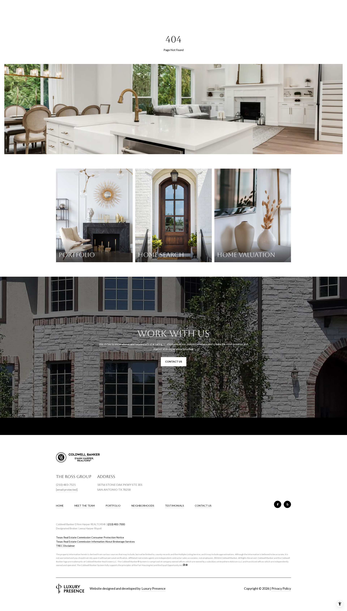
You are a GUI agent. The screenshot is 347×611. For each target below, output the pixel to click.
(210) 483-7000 (116, 524)
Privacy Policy (281, 588)
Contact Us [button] (173, 361)
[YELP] (287, 504)
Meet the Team (84, 505)
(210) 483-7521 (66, 484)
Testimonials (174, 505)
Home (60, 505)
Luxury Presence (154, 588)
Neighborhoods (142, 505)
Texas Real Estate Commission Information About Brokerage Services (95, 541)
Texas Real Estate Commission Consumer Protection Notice (90, 537)
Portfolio (113, 505)
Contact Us (203, 505)
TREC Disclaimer (65, 545)
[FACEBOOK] (277, 504)
